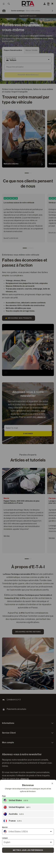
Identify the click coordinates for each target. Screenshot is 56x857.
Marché (5, 827)
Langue (5, 838)
